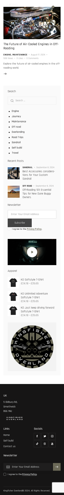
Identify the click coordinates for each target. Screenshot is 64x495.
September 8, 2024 (45, 167)
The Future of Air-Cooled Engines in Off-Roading (31, 46)
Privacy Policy (34, 229)
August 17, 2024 (38, 54)
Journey (16, 116)
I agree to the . (27, 229)
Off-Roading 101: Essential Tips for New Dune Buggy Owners (37, 193)
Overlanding (18, 132)
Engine (7, 54)
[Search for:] (32, 100)
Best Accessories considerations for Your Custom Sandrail (39, 175)
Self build (17, 147)
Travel (15, 153)
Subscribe (20, 222)
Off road (16, 127)
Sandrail (16, 142)
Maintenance (19, 54)
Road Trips (17, 137)
